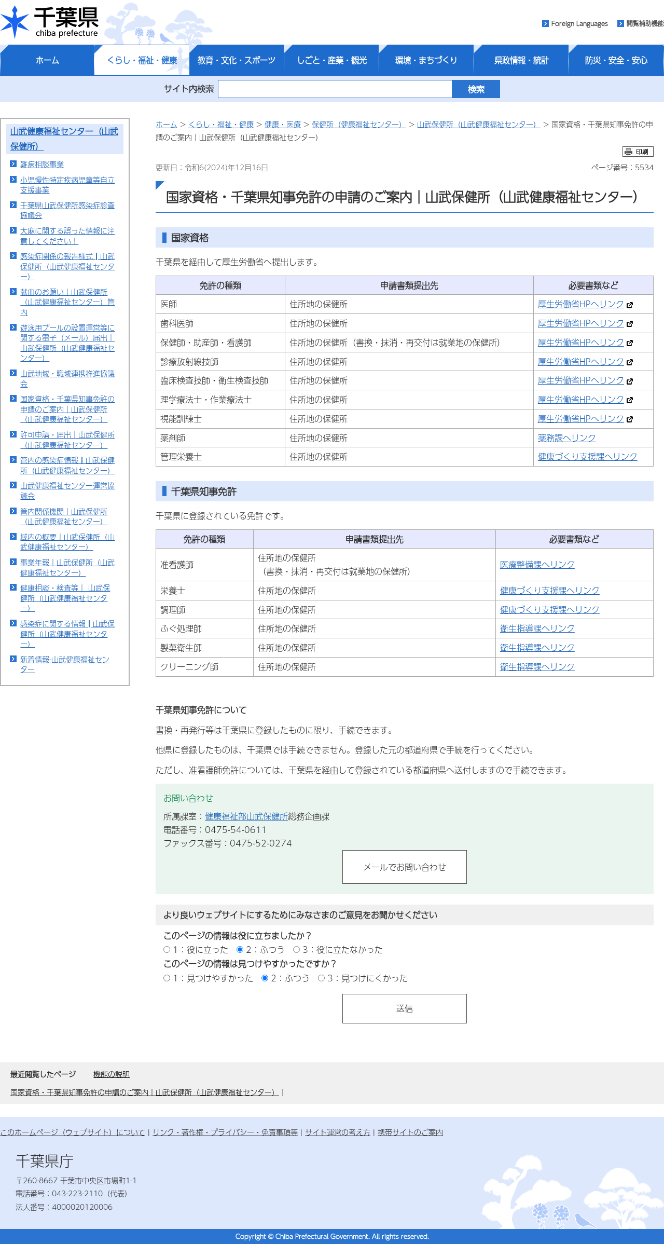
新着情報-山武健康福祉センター (64, 664)
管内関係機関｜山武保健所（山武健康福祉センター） (63, 516)
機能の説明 (111, 1073)
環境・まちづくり (426, 60)
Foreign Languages (579, 23)
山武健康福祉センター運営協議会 (67, 490)
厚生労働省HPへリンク (581, 303)
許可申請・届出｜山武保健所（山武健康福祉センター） (67, 439)
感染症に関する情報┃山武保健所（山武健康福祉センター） (67, 633)
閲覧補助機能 (645, 23)
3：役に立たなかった (342, 949)
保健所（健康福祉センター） (359, 124)
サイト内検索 (189, 88)
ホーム (47, 60)
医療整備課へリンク (537, 564)
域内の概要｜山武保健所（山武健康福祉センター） (67, 542)
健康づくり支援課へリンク (588, 456)
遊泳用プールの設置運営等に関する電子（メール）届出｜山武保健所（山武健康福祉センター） (67, 343)
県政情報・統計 (521, 60)
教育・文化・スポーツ (236, 60)
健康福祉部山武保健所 (246, 816)
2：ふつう (265, 949)
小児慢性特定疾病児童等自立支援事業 (67, 185)
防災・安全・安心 (616, 60)
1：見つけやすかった (213, 978)
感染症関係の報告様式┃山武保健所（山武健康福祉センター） (67, 266)
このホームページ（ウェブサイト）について (72, 1132)
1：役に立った (200, 949)
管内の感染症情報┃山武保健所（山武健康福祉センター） (67, 465)
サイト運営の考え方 (337, 1132)
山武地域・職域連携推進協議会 (67, 378)
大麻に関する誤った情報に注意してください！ (67, 236)
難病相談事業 (42, 164)
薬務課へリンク (567, 437)
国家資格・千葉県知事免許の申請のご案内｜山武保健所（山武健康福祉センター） (67, 409)
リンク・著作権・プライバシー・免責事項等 (225, 1132)
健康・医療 (283, 124)
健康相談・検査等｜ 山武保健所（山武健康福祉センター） (65, 597)
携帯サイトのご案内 (410, 1132)
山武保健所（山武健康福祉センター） (479, 124)
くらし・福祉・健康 (142, 60)
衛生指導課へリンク (537, 628)
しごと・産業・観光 (332, 60)
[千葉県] (49, 22)
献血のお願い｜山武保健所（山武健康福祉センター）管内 (67, 302)
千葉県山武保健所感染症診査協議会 (67, 210)
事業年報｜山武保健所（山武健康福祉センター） (67, 567)
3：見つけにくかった (367, 978)
